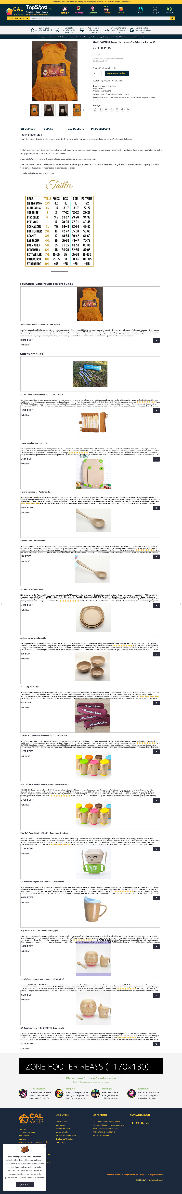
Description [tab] (27, 128)
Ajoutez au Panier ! (116, 73)
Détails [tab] (48, 128)
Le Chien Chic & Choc (107, 86)
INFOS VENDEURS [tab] (100, 128)
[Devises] (155, 11)
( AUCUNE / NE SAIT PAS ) (112, 81)
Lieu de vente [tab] (75, 128)
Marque (97, 81)
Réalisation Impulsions (157, 1180)
